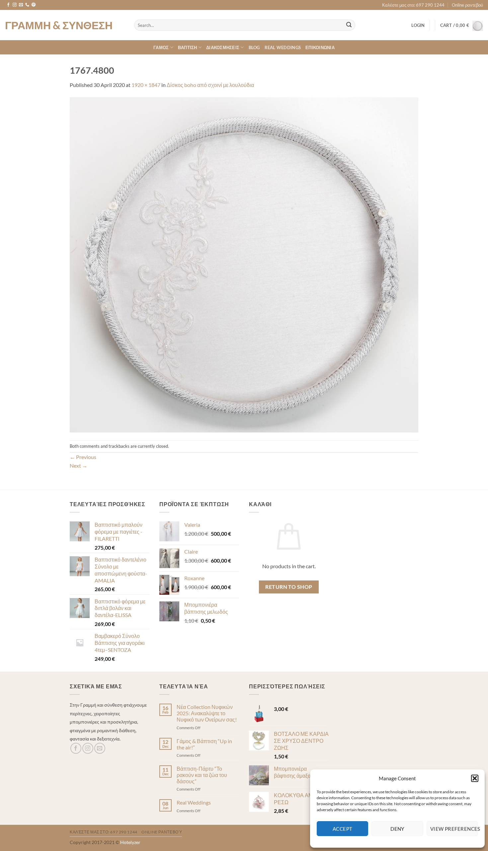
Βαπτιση (187, 47)
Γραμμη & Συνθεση (59, 25)
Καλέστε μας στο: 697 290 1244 (413, 5)
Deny (397, 829)
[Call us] (27, 5)
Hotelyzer (130, 842)
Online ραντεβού (467, 5)
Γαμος (161, 47)
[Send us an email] (21, 5)
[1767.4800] (244, 264)
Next (78, 465)
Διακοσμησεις (222, 47)
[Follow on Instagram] (15, 5)
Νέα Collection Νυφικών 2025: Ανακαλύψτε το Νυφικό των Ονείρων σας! (207, 713)
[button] (474, 778)
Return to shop (288, 587)
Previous (83, 457)
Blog (254, 47)
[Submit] (349, 25)
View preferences (454, 829)
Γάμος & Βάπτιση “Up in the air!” (204, 744)
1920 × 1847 (145, 85)
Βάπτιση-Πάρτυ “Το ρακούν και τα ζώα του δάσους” (202, 774)
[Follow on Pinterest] (34, 5)
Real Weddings (283, 47)
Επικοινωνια (320, 47)
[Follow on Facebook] (8, 5)
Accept (343, 829)
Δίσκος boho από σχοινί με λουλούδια (210, 85)
